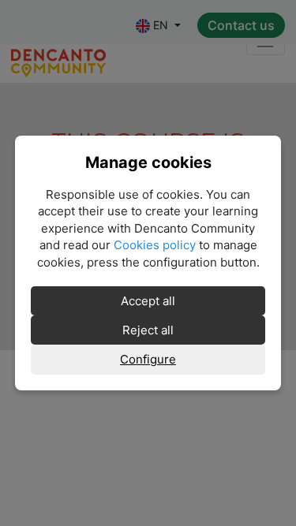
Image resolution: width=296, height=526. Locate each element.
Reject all (148, 330)
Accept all (148, 300)
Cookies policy (155, 244)
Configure (148, 359)
